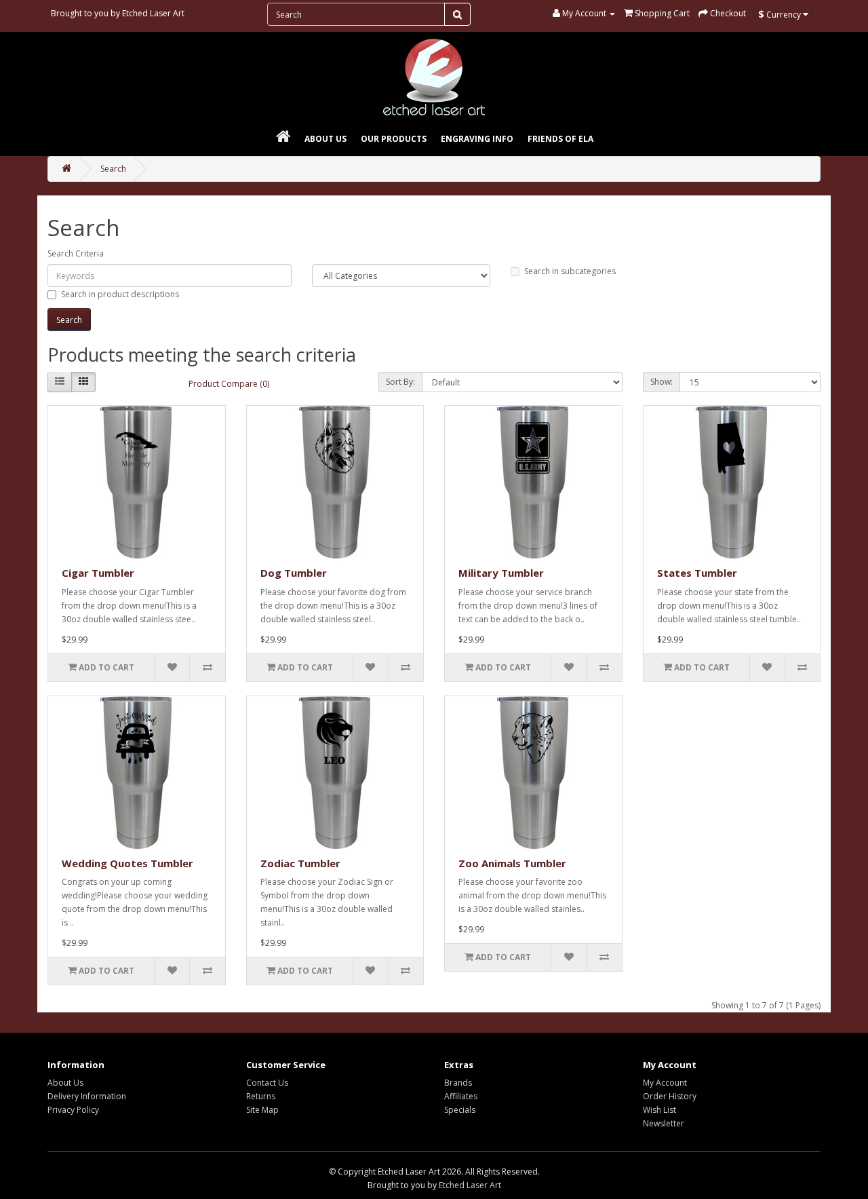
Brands (458, 1082)
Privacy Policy (73, 1110)
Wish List (659, 1110)
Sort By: (400, 381)
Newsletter (663, 1123)
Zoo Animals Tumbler (512, 863)
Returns (260, 1096)
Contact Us (267, 1082)
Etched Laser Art (153, 13)
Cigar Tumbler (98, 572)
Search (113, 168)
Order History (669, 1096)
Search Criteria (75, 253)
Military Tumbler (501, 572)
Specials (459, 1110)
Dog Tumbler (293, 572)
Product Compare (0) (229, 383)
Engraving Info (477, 139)
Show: (661, 381)
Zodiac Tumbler (300, 863)
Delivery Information (86, 1096)
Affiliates (460, 1096)
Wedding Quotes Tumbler (127, 863)
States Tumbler (697, 572)
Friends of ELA (560, 139)
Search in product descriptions (120, 294)
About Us (325, 139)
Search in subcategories (570, 271)
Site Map (262, 1110)
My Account (665, 1082)
